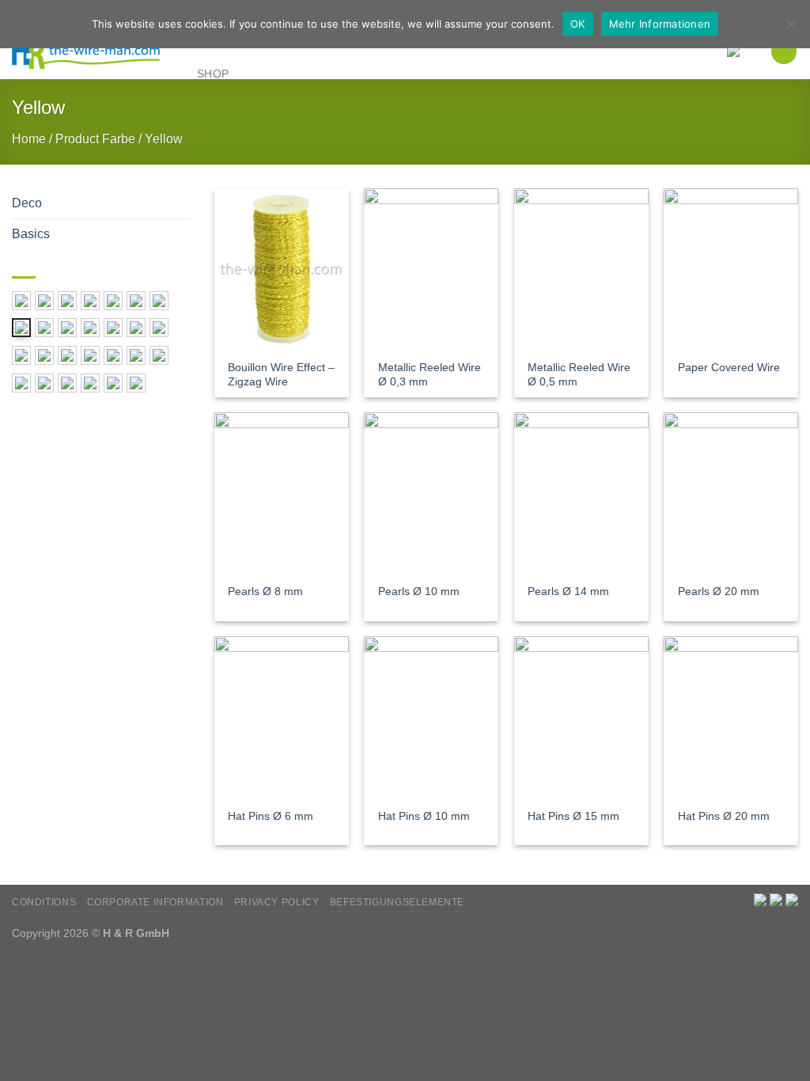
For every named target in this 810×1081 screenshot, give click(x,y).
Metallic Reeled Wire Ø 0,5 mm (579, 375)
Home (29, 139)
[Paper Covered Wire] (731, 269)
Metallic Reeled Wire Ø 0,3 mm (429, 375)
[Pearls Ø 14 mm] (581, 493)
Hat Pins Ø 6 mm (270, 816)
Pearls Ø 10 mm (419, 591)
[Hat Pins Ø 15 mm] (581, 717)
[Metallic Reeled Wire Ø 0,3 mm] (431, 269)
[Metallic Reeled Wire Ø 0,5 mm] (581, 269)
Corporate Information (155, 902)
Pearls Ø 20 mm (718, 591)
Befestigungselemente (397, 902)
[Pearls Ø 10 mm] (431, 493)
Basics (31, 234)
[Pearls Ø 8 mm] (281, 493)
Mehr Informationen (660, 23)
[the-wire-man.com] (87, 52)
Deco (27, 203)
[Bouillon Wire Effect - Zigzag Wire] (281, 269)
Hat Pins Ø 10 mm (424, 816)
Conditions (44, 902)
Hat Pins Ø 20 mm (724, 816)
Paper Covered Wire (729, 367)
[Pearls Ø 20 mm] (731, 493)
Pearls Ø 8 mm (265, 591)
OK (577, 23)
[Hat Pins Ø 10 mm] (431, 717)
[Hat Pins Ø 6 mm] (281, 717)
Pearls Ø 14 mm (568, 591)
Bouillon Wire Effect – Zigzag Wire (281, 375)
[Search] (784, 50)
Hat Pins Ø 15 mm (573, 816)
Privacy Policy (277, 902)
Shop (213, 73)
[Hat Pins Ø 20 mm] (731, 717)
